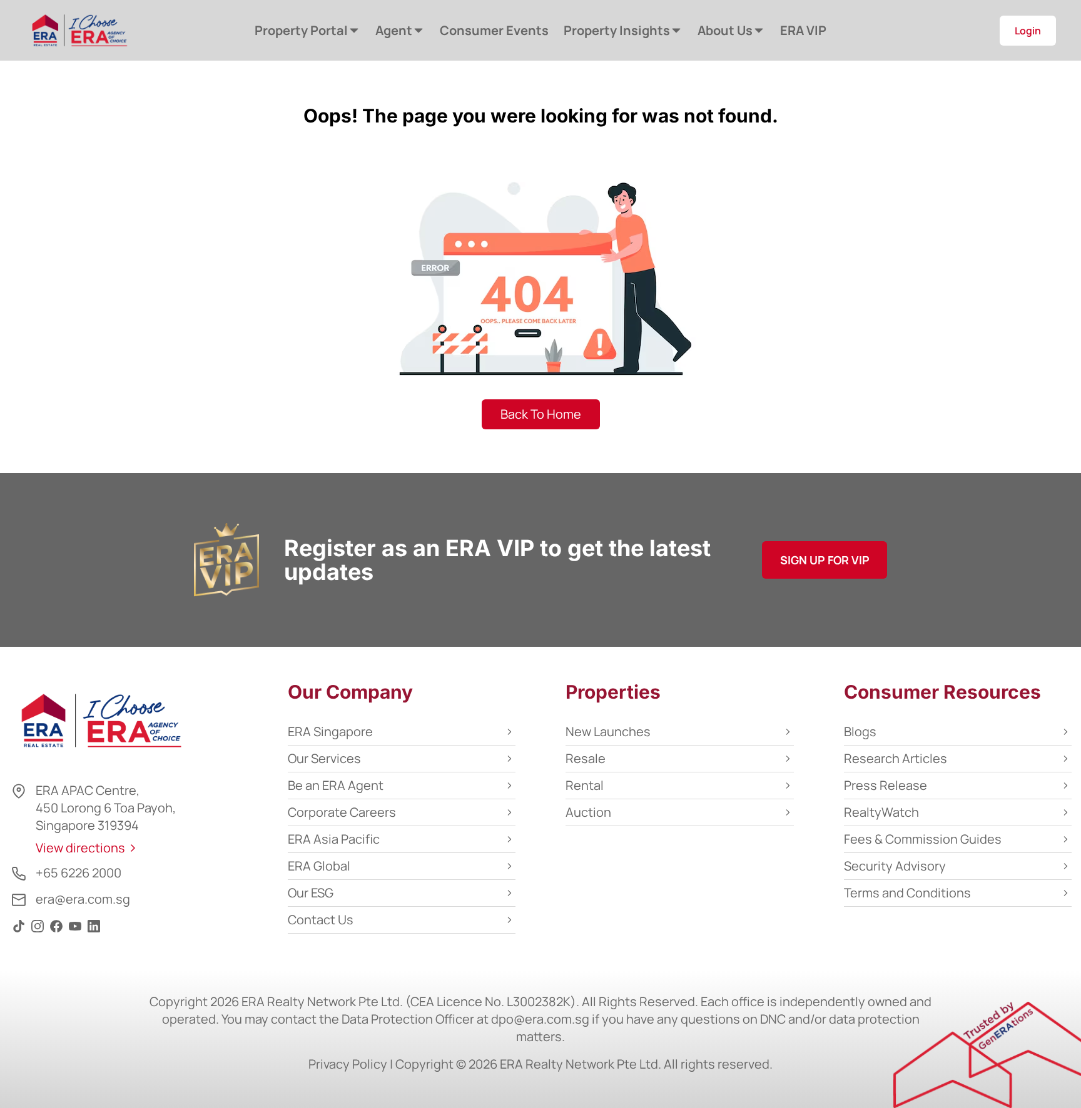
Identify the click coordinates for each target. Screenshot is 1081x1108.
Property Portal (301, 30)
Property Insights (617, 30)
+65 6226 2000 (78, 872)
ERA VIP (803, 30)
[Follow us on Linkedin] (93, 932)
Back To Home (540, 414)
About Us (725, 30)
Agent (393, 30)
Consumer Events (494, 30)
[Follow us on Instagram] (37, 932)
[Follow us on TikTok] (18, 932)
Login (1028, 30)
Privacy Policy (347, 1064)
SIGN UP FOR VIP (825, 559)
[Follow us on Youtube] (75, 932)
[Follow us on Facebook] (56, 932)
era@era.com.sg (83, 899)
